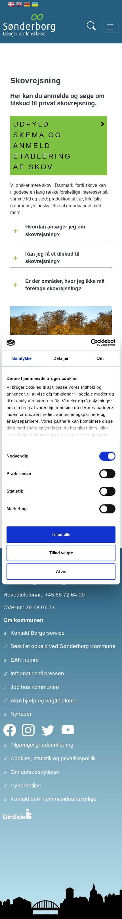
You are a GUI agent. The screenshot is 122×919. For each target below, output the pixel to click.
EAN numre (24, 660)
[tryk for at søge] (92, 28)
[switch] (107, 473)
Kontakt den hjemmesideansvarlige (53, 799)
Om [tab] (100, 358)
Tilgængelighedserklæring (41, 745)
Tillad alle (61, 534)
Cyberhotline (25, 785)
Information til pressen (37, 673)
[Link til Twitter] (48, 730)
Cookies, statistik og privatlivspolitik (53, 758)
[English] (19, 5)
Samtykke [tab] (22, 358)
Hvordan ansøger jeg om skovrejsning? (55, 230)
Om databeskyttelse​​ (34, 772)
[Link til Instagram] (28, 730)
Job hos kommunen (34, 687)
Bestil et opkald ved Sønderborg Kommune (62, 646)
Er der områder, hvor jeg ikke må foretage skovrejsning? (64, 284)
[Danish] (11, 5)
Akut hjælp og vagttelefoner (43, 701)
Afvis (61, 571)
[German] (27, 5)
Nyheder (20, 714)
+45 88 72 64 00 (65, 595)
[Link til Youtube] (68, 730)
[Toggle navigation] (110, 27)
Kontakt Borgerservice (37, 633)
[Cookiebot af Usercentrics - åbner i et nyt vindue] (90, 342)
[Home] (29, 26)
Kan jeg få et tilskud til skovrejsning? (52, 257)
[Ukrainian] (35, 5)
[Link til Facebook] (9, 730)
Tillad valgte (61, 552)
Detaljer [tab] (61, 358)
